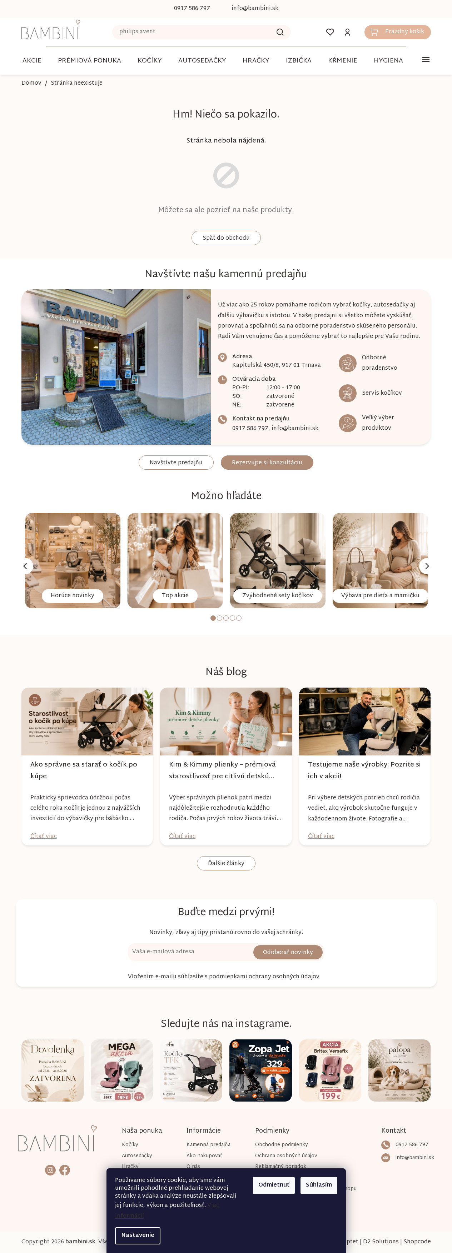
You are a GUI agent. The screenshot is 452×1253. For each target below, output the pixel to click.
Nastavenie (137, 1235)
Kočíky (130, 1144)
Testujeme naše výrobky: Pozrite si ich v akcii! (364, 771)
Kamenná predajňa (208, 1144)
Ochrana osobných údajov (286, 1156)
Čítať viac (43, 837)
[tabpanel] (72, 560)
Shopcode (417, 1242)
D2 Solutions (381, 1242)
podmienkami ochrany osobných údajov (264, 977)
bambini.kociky (50, 1170)
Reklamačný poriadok (280, 1166)
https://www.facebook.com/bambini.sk (64, 1170)
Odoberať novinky (288, 953)
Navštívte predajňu (176, 463)
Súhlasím (319, 1185)
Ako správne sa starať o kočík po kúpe (83, 771)
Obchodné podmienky (281, 1144)
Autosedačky (137, 1156)
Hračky (130, 1166)
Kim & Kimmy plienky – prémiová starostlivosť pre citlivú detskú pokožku (222, 771)
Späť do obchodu (226, 238)
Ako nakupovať (204, 1156)
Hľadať (280, 32)
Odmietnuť (273, 1185)
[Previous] (25, 566)
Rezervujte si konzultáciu (267, 463)
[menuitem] (32, 61)
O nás (193, 1166)
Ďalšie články (226, 864)
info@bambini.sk (295, 429)
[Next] (427, 566)
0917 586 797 (250, 429)
